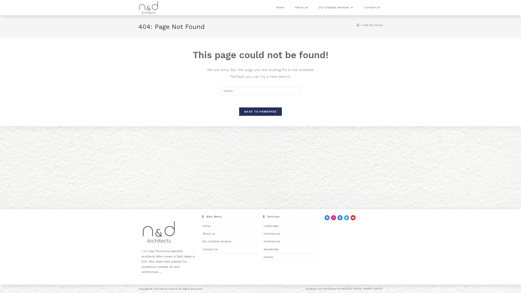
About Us (208, 233)
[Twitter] (346, 217)
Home (206, 225)
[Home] (358, 25)
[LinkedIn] (340, 217)
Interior (268, 257)
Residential (271, 249)
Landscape (271, 225)
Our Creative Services (216, 241)
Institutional (272, 241)
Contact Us (210, 249)
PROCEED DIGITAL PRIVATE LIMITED (362, 288)
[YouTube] (353, 217)
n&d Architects (168, 289)
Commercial (272, 233)
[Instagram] (333, 217)
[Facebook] (327, 217)
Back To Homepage (260, 111)
